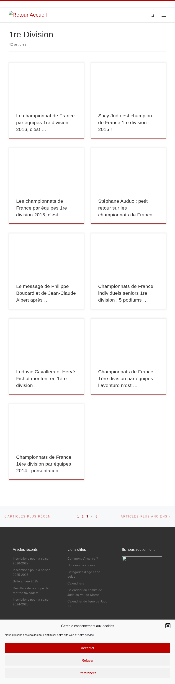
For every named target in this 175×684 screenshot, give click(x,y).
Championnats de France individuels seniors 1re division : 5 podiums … (125, 293)
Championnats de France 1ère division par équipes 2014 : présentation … (43, 464)
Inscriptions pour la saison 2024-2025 (31, 602)
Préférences (87, 673)
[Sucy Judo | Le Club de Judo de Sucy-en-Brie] (28, 15)
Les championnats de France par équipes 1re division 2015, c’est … (41, 208)
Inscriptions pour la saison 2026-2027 (31, 561)
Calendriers (75, 583)
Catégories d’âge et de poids (83, 574)
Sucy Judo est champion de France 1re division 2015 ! (125, 122)
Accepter (87, 648)
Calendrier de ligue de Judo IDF (87, 604)
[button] (168, 625)
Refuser (87, 660)
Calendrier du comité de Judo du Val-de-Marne (84, 592)
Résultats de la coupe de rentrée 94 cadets (31, 591)
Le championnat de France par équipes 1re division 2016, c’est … (45, 122)
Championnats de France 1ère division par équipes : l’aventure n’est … (127, 378)
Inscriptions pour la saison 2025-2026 (31, 572)
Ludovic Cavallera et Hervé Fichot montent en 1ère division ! (45, 378)
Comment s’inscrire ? (82, 558)
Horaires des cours (81, 565)
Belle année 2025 (25, 581)
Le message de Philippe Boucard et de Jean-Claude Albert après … (46, 293)
